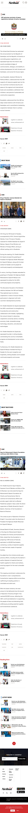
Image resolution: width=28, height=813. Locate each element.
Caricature (11, 774)
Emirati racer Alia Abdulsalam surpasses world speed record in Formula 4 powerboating (18, 665)
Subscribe (21, 759)
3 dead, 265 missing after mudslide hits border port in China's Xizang (17, 427)
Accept (12, 810)
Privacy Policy (10, 780)
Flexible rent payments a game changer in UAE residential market (16, 166)
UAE (3, 769)
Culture (3, 778)
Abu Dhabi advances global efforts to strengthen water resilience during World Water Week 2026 (18, 673)
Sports (3, 776)
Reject (18, 810)
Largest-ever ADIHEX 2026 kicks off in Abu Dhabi (17, 420)
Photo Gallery (10, 772)
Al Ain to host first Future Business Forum (16, 413)
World (3, 771)
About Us (11, 777)
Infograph (11, 769)
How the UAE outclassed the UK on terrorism (17, 174)
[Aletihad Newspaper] (14, 2)
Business (4, 774)
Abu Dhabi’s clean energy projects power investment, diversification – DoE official (17, 182)
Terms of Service (17, 769)
